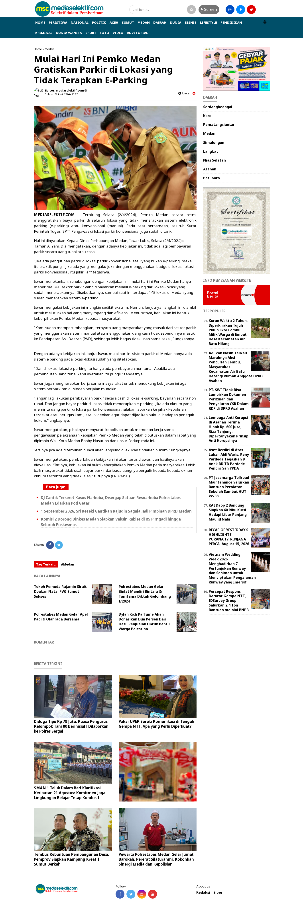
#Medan (67, 564)
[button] (264, 20)
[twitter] (251, 9)
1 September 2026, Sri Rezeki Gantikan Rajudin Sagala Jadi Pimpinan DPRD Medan (116, 511)
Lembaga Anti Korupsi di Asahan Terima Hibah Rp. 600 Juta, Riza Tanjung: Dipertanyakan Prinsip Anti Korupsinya (228, 429)
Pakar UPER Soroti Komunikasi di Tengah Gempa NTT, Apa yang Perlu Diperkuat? (156, 724)
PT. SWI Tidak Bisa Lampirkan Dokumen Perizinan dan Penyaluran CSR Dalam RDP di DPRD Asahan (229, 399)
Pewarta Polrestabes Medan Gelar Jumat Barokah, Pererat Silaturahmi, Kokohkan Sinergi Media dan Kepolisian (156, 859)
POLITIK (99, 22)
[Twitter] (59, 545)
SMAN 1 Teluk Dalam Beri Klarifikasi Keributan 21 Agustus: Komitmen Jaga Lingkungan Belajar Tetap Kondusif (69, 792)
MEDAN (144, 22)
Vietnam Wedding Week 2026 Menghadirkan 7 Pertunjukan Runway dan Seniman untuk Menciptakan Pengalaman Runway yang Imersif (232, 568)
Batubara (211, 178)
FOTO (104, 32)
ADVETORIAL (137, 32)
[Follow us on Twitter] (130, 894)
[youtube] (262, 9)
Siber (217, 892)
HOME (40, 22)
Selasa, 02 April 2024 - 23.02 (61, 94)
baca (185, 93)
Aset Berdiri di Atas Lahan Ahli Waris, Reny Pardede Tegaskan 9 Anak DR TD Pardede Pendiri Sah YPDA (229, 459)
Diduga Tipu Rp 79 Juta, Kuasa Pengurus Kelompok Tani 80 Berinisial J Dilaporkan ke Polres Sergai (71, 726)
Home (38, 49)
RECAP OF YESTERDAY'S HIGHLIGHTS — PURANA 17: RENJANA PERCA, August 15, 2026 (229, 536)
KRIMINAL (43, 32)
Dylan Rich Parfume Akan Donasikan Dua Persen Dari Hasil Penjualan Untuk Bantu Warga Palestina (144, 621)
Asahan (209, 169)
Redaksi (203, 892)
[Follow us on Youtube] (152, 894)
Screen (210, 9)
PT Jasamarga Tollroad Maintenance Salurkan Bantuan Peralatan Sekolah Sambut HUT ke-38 (229, 486)
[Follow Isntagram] (141, 894)
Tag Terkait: (46, 564)
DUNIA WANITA (69, 32)
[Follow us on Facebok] (120, 894)
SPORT (90, 32)
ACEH (114, 22)
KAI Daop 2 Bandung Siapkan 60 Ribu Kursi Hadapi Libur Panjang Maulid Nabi (228, 512)
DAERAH (159, 22)
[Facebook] (50, 545)
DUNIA (175, 22)
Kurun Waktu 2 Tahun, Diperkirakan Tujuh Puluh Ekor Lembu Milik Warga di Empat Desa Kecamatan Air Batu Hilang (228, 332)
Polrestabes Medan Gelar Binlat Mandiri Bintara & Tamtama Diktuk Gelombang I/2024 (145, 594)
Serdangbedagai (217, 106)
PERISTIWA (58, 22)
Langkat (210, 151)
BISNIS (191, 22)
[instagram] (230, 9)
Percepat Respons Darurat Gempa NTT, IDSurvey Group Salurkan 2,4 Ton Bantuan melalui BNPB (229, 600)
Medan (49, 49)
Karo (207, 115)
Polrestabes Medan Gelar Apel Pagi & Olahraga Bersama (61, 617)
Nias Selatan (214, 160)
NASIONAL (80, 22)
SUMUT (128, 22)
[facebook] (240, 9)
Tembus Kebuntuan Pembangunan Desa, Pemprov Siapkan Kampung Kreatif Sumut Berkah (71, 859)
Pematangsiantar (219, 124)
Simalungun (213, 142)
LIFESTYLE (208, 22)
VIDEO (118, 32)
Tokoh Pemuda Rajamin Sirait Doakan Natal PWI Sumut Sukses (60, 591)
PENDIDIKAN (231, 22)
